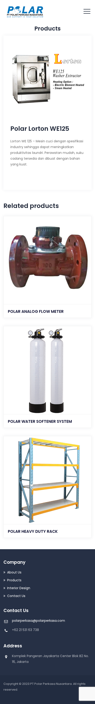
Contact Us (16, 596)
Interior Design (18, 588)
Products (14, 580)
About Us (14, 572)
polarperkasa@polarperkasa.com (38, 620)
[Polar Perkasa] (25, 11)
